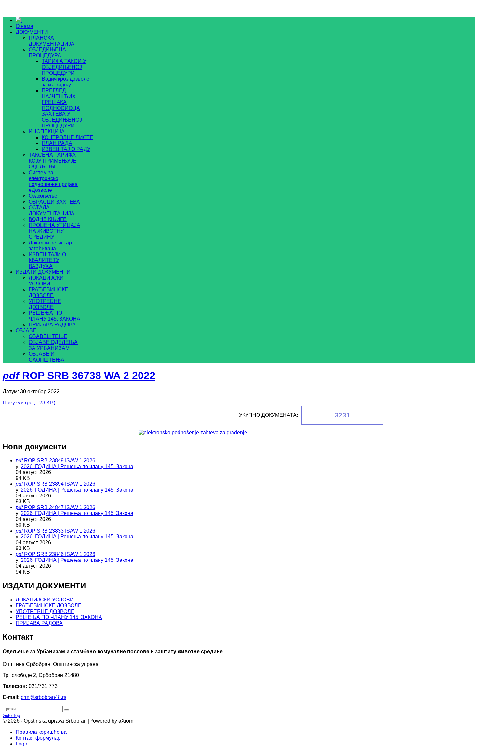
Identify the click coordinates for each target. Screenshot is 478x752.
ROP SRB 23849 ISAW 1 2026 (59, 460)
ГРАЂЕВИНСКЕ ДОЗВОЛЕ (49, 605)
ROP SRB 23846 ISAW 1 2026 (59, 554)
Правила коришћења (41, 732)
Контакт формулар (38, 738)
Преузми (29, 402)
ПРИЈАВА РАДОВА (39, 623)
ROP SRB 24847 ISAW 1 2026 (59, 507)
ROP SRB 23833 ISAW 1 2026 (59, 531)
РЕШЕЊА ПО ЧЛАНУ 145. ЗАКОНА (59, 617)
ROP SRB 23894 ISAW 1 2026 (59, 484)
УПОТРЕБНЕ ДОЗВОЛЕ (45, 611)
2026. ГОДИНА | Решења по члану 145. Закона (77, 466)
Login (22, 743)
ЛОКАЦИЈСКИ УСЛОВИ (45, 599)
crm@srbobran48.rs (43, 697)
